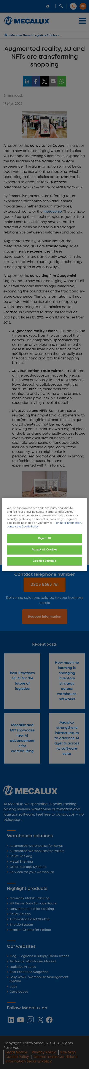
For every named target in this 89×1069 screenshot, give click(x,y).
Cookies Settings (44, 561)
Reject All (44, 538)
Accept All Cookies (44, 550)
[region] (44, 534)
